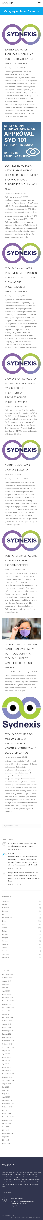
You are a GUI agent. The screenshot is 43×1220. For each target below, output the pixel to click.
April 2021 (5, 1064)
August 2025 (6, 981)
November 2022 (8, 1041)
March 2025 (6, 994)
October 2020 (7, 1077)
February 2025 (7, 998)
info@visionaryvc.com (18, 1206)
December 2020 (8, 1074)
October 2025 (7, 978)
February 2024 (7, 1017)
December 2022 (8, 1037)
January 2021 (6, 1070)
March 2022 (6, 1057)
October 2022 (7, 1044)
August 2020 (6, 1084)
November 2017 (8, 1133)
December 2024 (8, 1001)
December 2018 (8, 1117)
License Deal (9, 672)
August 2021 (6, 1061)
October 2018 (7, 1120)
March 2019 (6, 1114)
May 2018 (5, 1130)
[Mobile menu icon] (39, 3)
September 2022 (8, 1047)
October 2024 (7, 1004)
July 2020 (5, 1087)
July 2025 (5, 984)
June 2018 (5, 1127)
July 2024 (5, 1014)
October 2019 (7, 1107)
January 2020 (7, 1100)
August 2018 (6, 1123)
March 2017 (6, 1143)
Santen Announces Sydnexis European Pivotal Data (17, 470)
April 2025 (6, 991)
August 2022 (6, 1051)
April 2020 (6, 1097)
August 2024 (6, 1011)
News (7, 68)
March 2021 (6, 1067)
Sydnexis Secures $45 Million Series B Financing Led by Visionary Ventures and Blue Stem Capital (20, 743)
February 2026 (7, 974)
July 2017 (5, 1137)
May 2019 (5, 1110)
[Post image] (4, 844)
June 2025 (5, 988)
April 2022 (6, 1054)
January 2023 (6, 1034)
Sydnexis (12, 68)
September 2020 (8, 1080)
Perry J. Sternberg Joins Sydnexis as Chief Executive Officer (21, 560)
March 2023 (6, 1027)
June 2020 (5, 1090)
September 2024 (8, 1007)
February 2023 (7, 1031)
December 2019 (8, 1104)
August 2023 (6, 1024)
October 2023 (7, 1021)
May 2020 (5, 1094)
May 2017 (5, 1140)
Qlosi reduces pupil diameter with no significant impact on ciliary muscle (22, 844)
